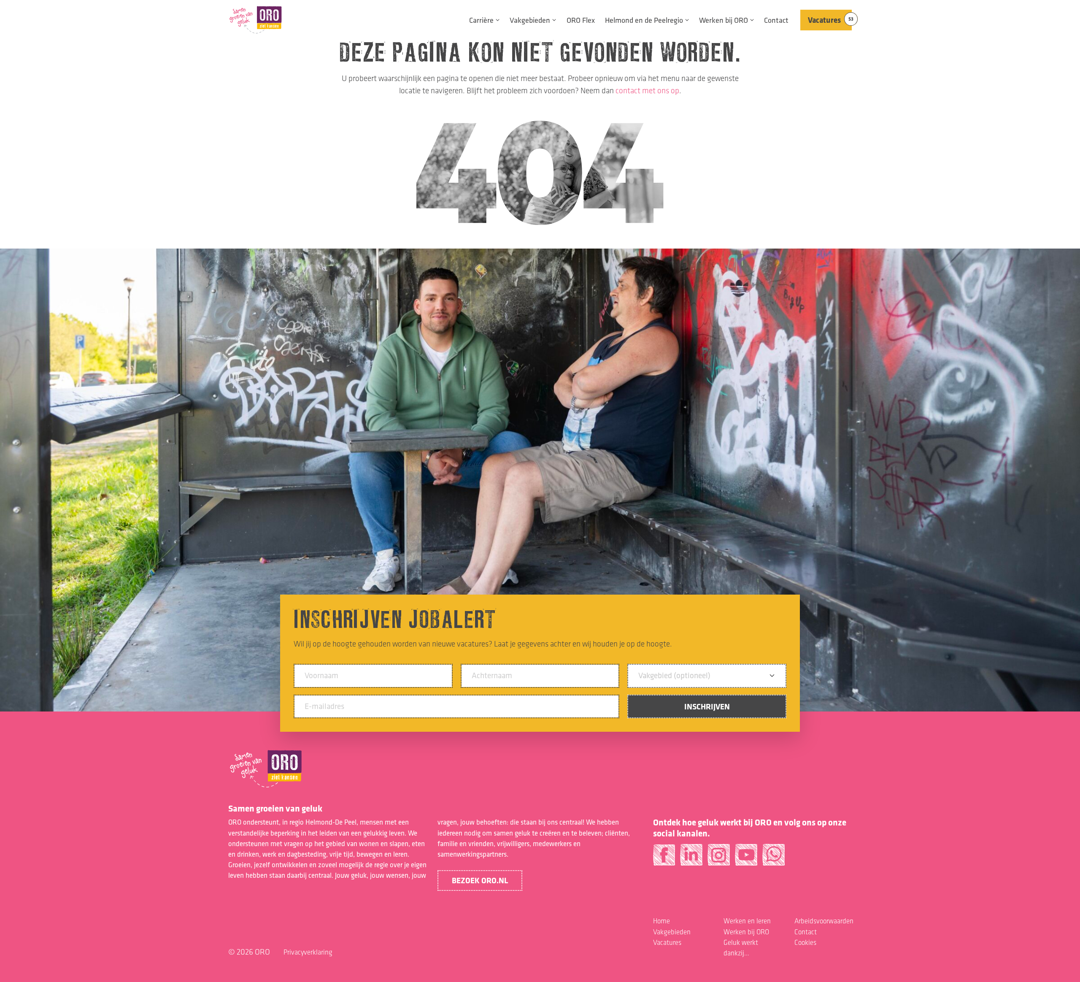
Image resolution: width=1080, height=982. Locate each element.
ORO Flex (581, 20)
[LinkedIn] (691, 858)
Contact (776, 20)
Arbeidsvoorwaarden (823, 921)
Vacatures (830, 19)
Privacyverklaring (308, 952)
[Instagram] (718, 858)
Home (661, 921)
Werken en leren (747, 921)
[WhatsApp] (773, 858)
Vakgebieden (530, 20)
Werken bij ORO (723, 20)
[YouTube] (746, 858)
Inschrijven (707, 706)
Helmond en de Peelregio (644, 20)
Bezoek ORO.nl (480, 880)
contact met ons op (647, 90)
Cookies (805, 942)
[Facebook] (664, 858)
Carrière (481, 20)
